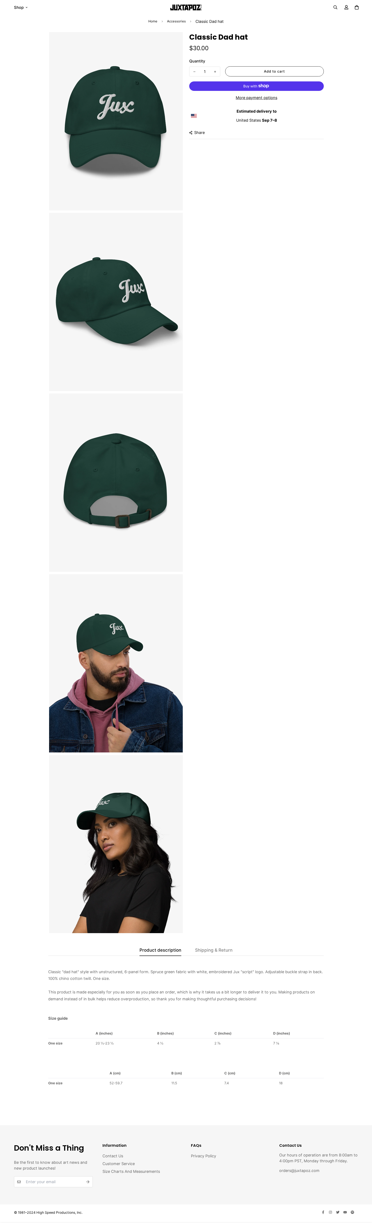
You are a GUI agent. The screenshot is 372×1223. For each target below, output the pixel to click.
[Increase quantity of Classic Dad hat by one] (215, 72)
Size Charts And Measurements (131, 1171)
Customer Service (118, 1163)
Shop (19, 7)
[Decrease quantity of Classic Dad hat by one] (194, 72)
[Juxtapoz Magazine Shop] (186, 7)
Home (152, 21)
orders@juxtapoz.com (299, 1170)
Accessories (176, 21)
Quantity (197, 61)
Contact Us (112, 1156)
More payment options (256, 97)
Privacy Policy (203, 1156)
